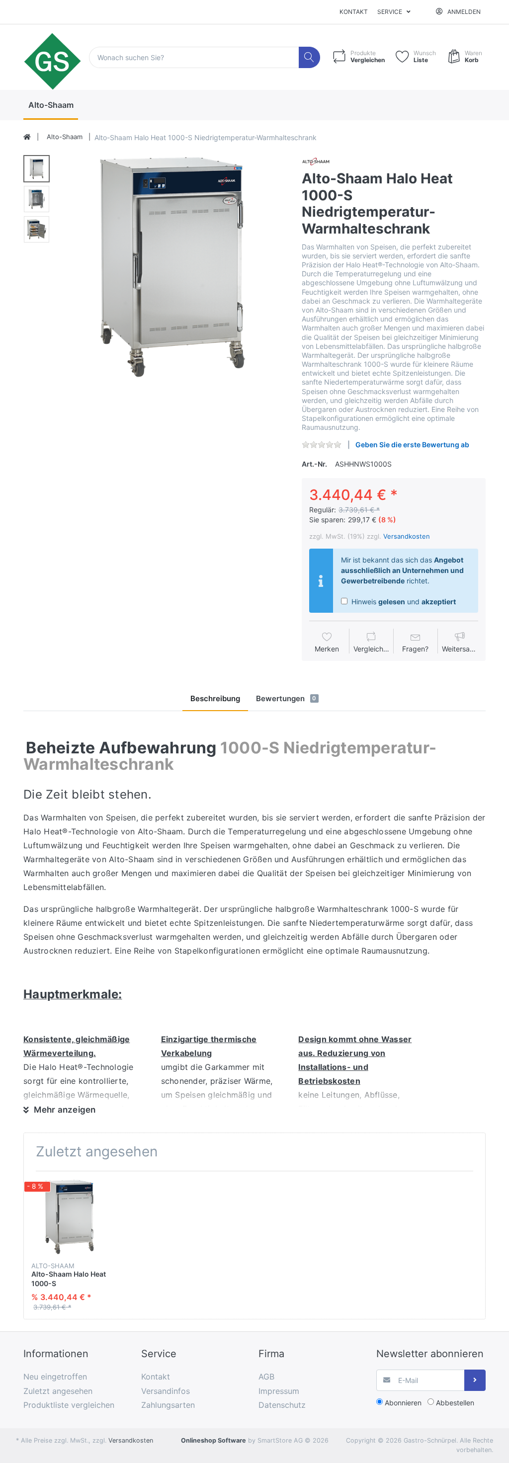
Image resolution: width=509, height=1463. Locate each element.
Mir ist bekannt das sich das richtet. (402, 570)
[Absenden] (475, 1380)
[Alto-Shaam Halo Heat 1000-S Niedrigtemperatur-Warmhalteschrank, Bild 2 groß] (36, 199)
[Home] (27, 137)
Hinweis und (402, 601)
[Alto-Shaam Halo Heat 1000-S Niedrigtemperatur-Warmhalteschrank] (172, 267)
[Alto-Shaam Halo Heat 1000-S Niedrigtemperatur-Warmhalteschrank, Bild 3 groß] (36, 229)
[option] (172, 267)
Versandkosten (406, 536)
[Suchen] (309, 57)
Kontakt (353, 11)
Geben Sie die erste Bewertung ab (412, 444)
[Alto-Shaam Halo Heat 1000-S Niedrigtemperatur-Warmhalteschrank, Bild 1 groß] (36, 169)
